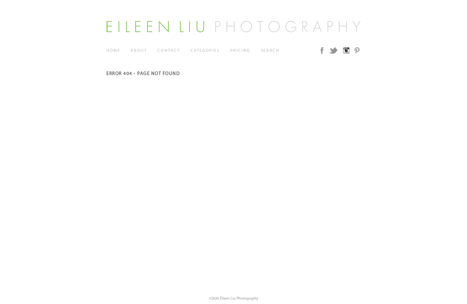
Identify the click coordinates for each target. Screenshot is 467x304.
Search (270, 51)
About (139, 51)
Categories (205, 51)
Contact (168, 51)
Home (113, 51)
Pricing (240, 51)
